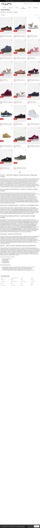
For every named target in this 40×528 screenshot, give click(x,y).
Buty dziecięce (9, 12)
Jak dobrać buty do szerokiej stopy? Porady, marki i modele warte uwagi (17, 268)
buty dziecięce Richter (5, 223)
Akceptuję (36, 526)
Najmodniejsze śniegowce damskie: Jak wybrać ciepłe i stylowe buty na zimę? (18, 267)
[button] (19, 1)
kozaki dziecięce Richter (17, 228)
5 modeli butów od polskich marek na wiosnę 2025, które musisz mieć (16, 269)
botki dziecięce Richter (32, 224)
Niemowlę (15, 12)
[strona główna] (6, 4)
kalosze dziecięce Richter (26, 226)
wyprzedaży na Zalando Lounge (19, 209)
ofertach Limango (13, 211)
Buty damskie (3, 12)
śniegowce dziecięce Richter (22, 200)
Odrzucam (30, 526)
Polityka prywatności (21, 526)
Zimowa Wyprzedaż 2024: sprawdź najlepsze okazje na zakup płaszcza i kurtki (18, 270)
